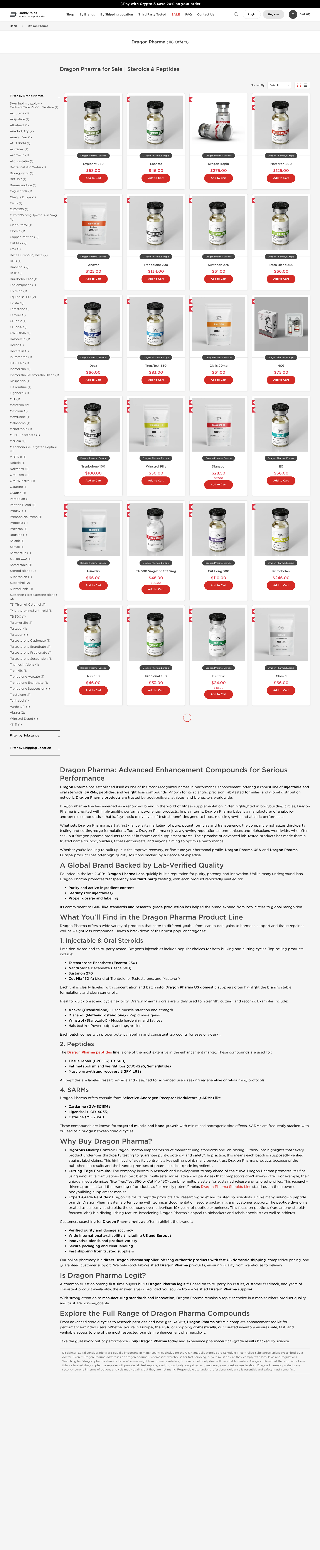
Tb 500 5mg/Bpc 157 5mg (156, 571)
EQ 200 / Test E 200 (93, 882)
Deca (93, 366)
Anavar (93, 265)
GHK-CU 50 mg (156, 882)
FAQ (188, 14)
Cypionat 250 (93, 164)
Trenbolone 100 (93, 466)
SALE (176, 14)
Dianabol (218, 466)
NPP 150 (93, 676)
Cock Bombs (281, 781)
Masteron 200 (281, 164)
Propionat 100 (156, 676)
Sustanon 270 (218, 265)
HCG (281, 366)
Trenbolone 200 (156, 265)
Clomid (281, 676)
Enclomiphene (281, 882)
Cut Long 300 (218, 571)
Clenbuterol (93, 781)
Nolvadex (156, 781)
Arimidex (93, 571)
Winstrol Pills (156, 466)
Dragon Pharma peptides (89, 1243)
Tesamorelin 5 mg (218, 882)
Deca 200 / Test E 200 (218, 781)
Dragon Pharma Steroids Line (226, 1378)
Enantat (156, 164)
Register (273, 14)
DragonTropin (218, 164)
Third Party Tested (152, 14)
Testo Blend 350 (281, 265)
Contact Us (205, 14)
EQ (281, 466)
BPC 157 (218, 676)
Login (251, 14)
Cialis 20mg (218, 366)
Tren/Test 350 (156, 366)
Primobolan (281, 571)
